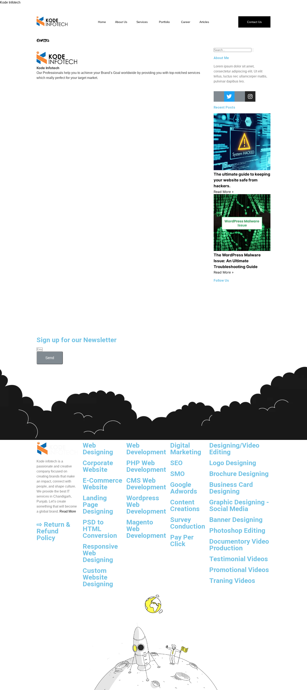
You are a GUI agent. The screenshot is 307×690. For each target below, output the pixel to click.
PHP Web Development (146, 466)
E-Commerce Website (102, 483)
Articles (204, 22)
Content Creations (185, 505)
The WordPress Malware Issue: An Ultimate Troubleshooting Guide (237, 261)
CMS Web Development (146, 483)
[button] (38, 40)
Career (185, 22)
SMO (177, 474)
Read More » (224, 192)
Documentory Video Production (239, 544)
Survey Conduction (187, 523)
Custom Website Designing (98, 577)
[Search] (252, 50)
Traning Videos (232, 581)
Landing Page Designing (98, 504)
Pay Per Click (182, 540)
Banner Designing (236, 520)
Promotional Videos (239, 570)
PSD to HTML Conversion (100, 528)
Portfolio (164, 22)
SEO (176, 463)
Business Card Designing (231, 488)
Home (102, 22)
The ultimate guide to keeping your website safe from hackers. (242, 180)
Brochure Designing (239, 474)
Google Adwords (183, 488)
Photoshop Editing (237, 530)
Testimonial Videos (238, 559)
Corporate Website (98, 466)
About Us (121, 22)
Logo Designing (232, 463)
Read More (68, 511)
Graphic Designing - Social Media (239, 505)
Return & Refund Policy (53, 531)
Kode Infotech (10, 2)
